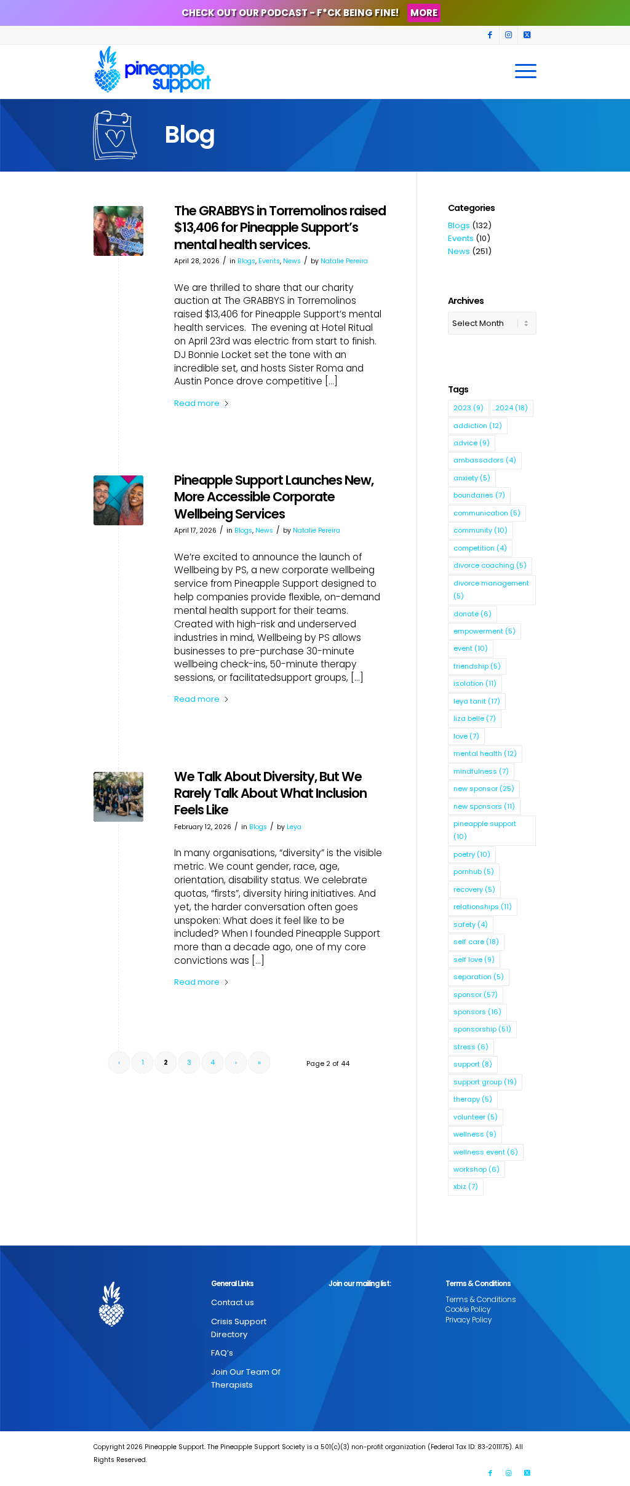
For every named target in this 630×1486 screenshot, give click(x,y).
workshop (476, 1169)
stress (470, 1047)
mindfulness (481, 771)
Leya (294, 827)
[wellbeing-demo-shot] (118, 500)
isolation (474, 683)
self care (476, 942)
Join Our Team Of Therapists (246, 1378)
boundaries (479, 495)
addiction (477, 426)
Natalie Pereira (344, 261)
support (472, 1064)
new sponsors (484, 806)
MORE (423, 12)
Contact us (232, 1302)
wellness (474, 1134)
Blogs (246, 261)
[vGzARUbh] (118, 797)
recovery (474, 889)
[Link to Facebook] (490, 35)
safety (470, 924)
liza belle (474, 718)
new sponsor (483, 788)
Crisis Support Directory (238, 1328)
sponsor (475, 994)
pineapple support (484, 830)
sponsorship (482, 1029)
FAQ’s (222, 1353)
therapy (472, 1099)
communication (486, 513)
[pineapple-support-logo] (153, 71)
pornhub (473, 871)
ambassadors (484, 460)
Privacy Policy (468, 1320)
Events (269, 261)
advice (471, 443)
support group (485, 1082)
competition (480, 548)
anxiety (471, 478)
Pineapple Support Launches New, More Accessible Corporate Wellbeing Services (273, 497)
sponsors (477, 1012)
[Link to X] (527, 35)
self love (474, 959)
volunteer (475, 1117)
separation (478, 977)
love (466, 736)
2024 (511, 408)
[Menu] (521, 71)
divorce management (491, 589)
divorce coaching (490, 565)
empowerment (484, 631)
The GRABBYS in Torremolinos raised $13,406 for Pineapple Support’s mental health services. (280, 227)
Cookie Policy (467, 1309)
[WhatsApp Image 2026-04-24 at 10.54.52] (118, 231)
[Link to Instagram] (508, 35)
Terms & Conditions (480, 1300)
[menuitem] (521, 71)
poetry (471, 854)
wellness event (485, 1152)
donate (472, 614)
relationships (482, 907)
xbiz (465, 1186)
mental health (485, 753)
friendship (477, 666)
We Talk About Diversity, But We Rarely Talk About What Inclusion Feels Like (270, 793)
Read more (197, 403)
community (480, 530)
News (292, 261)
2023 (468, 408)
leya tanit (476, 701)
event (470, 648)
